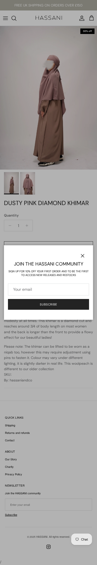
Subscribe (48, 304)
